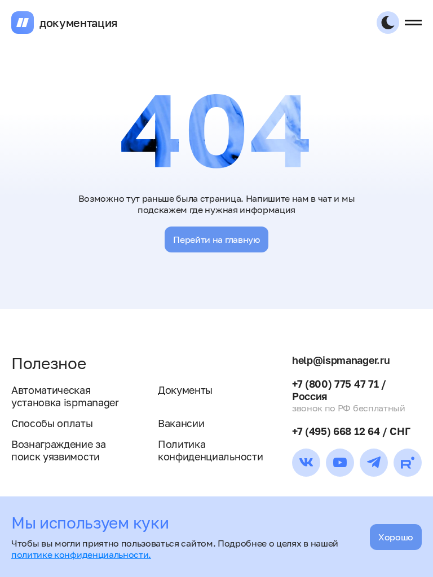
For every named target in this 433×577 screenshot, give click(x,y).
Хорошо (395, 537)
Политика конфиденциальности (210, 450)
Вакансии (181, 423)
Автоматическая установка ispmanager (65, 396)
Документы (185, 390)
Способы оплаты (52, 423)
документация (78, 22)
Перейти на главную (216, 239)
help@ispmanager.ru (341, 360)
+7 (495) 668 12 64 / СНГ (351, 431)
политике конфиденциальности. (81, 554)
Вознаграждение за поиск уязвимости (58, 450)
